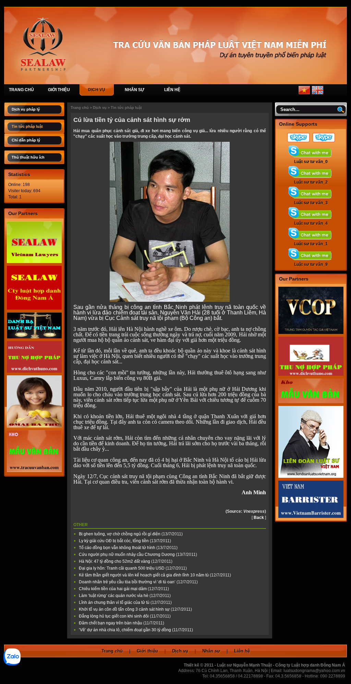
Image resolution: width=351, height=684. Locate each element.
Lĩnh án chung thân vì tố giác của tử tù (114, 602)
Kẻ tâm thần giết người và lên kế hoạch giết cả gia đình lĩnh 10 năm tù (144, 575)
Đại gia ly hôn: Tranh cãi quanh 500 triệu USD (122, 568)
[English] (317, 92)
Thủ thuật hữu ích (28, 157)
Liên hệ (242, 651)
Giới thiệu (147, 651)
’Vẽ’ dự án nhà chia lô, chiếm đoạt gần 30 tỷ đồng (125, 629)
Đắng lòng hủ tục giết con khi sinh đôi (114, 616)
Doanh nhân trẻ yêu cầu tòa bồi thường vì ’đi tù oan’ (128, 582)
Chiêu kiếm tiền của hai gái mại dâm (113, 588)
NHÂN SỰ (134, 89)
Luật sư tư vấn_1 (311, 243)
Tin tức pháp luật (27, 126)
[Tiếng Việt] (304, 92)
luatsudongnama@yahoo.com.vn (314, 670)
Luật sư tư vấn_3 (311, 202)
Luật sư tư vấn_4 (311, 223)
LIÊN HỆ (172, 89)
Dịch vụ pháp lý (26, 109)
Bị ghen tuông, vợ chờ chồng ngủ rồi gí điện (120, 534)
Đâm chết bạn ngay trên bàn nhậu (111, 623)
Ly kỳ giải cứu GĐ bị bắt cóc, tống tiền (114, 540)
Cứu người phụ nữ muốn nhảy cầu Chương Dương (127, 554)
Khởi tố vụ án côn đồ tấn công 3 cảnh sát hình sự (125, 609)
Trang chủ (80, 107)
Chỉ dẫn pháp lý (26, 140)
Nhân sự (211, 651)
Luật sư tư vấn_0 (311, 161)
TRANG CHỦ (21, 89)
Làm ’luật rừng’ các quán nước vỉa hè (114, 595)
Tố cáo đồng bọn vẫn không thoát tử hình (117, 547)
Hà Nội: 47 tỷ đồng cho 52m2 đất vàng (115, 561)
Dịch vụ (100, 107)
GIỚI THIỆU (59, 89)
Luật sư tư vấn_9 (311, 264)
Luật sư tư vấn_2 (311, 182)
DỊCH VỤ (96, 89)
